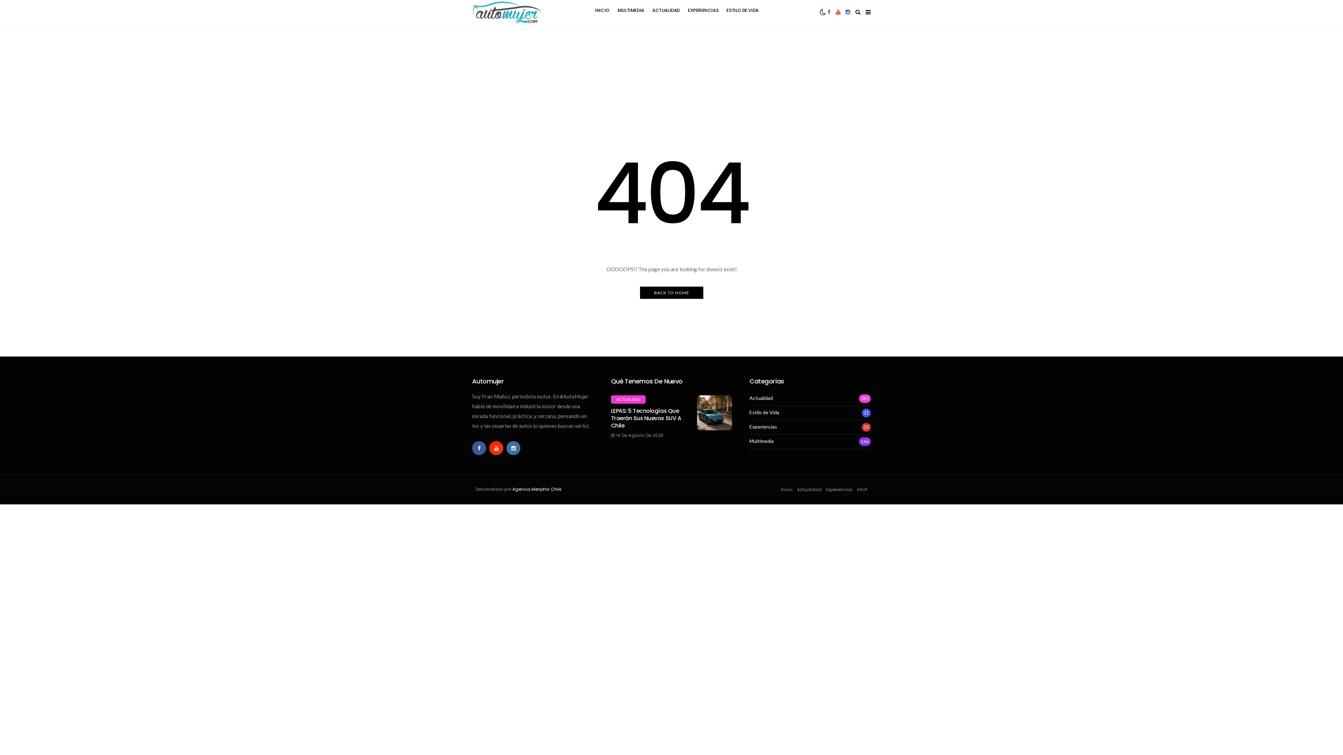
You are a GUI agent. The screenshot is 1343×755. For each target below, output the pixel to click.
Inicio (602, 10)
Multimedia (631, 10)
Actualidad (666, 10)
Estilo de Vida (742, 10)
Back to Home (671, 292)
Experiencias (703, 10)
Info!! (862, 489)
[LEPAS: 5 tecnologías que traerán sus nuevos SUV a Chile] (714, 412)
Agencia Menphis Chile (536, 489)
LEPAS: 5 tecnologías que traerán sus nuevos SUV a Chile (646, 418)
